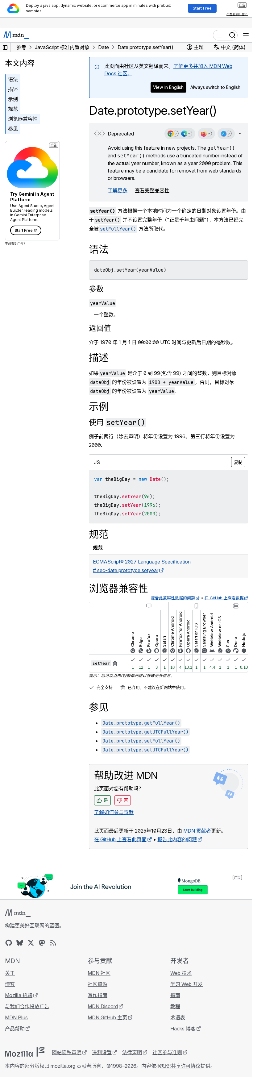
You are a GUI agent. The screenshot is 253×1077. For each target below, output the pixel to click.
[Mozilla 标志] (24, 1052)
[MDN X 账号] (31, 942)
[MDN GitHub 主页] (8, 942)
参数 (96, 289)
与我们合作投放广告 (27, 1006)
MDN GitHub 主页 (107, 1017)
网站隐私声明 (66, 1052)
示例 (13, 99)
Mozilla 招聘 (18, 995)
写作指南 (97, 995)
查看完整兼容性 (152, 190)
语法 (13, 79)
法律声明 (132, 1052)
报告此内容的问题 (177, 839)
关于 (10, 973)
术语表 (177, 1017)
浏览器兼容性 (23, 119)
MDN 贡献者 (197, 831)
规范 (13, 109)
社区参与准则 (167, 1052)
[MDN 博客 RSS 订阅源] (53, 942)
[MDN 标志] (18, 913)
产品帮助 (15, 1028)
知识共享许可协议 (181, 1066)
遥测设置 (102, 1052)
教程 (175, 1006)
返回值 (100, 328)
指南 (175, 995)
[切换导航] (246, 35)
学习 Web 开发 (186, 984)
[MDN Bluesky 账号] (19, 942)
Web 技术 (181, 973)
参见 (13, 129)
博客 (10, 984)
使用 (117, 422)
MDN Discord (103, 1006)
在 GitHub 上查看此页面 (120, 839)
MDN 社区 (99, 973)
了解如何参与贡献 (114, 812)
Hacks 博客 (183, 1028)
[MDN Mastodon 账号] (42, 942)
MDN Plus (16, 1017)
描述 (13, 89)
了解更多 (117, 190)
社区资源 (97, 984)
